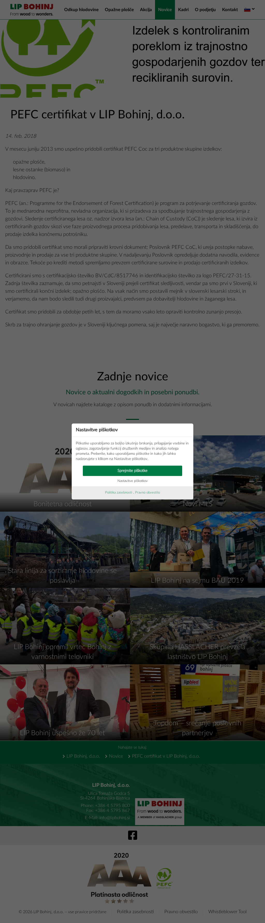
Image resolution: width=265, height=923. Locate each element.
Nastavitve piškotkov (132, 481)
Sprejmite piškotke (132, 471)
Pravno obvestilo (147, 492)
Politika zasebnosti (118, 492)
